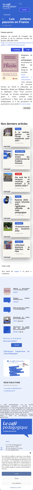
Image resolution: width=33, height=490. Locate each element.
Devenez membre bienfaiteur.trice (21, 299)
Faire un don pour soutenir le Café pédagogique (21, 308)
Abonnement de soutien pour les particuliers (21, 318)
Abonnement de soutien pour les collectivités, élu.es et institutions (21, 328)
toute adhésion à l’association (26, 77)
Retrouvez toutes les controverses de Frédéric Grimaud (22, 159)
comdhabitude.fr (9, 391)
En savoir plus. (25, 104)
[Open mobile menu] (21, 3)
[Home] (10, 12)
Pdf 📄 (27, 49)
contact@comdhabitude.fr (13, 388)
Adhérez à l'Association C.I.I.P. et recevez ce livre (21, 289)
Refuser (16, 478)
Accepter (16, 473)
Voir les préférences (16, 483)
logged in (18, 271)
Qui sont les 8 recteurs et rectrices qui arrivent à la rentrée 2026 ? (22, 181)
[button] (30, 453)
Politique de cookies (15, 487)
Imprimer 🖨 (17, 49)
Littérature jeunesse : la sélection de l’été (22, 248)
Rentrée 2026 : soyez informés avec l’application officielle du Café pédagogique (22, 206)
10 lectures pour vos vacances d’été (22, 229)
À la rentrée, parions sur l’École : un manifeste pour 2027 (22, 136)
